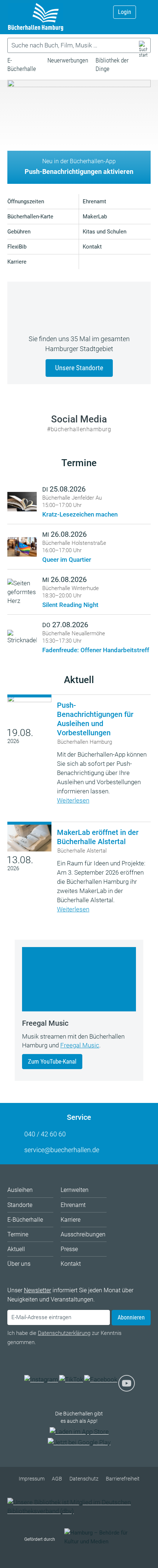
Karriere (16, 261)
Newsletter (37, 1290)
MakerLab (95, 216)
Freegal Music (79, 1045)
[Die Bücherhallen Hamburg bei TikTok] (71, 1379)
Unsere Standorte (79, 368)
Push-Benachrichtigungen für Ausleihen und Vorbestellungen (95, 719)
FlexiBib (16, 246)
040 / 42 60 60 (45, 1134)
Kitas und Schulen (104, 231)
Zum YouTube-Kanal (52, 1061)
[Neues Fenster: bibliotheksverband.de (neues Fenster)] (79, 1511)
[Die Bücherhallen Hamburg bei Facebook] (100, 1379)
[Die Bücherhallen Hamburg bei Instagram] (41, 1379)
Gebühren (18, 231)
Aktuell (79, 679)
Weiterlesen (73, 800)
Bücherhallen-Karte (30, 216)
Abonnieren (131, 1317)
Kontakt (92, 246)
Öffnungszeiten (25, 201)
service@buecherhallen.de (61, 1150)
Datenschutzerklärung (64, 1333)
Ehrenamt (94, 201)
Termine (79, 462)
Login (124, 11)
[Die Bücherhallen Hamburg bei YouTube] (126, 1387)
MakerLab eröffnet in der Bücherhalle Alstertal (98, 837)
